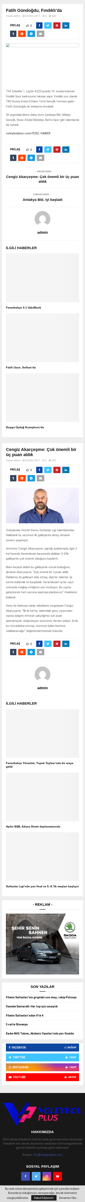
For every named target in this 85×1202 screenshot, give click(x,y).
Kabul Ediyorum (44, 1197)
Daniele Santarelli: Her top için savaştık (32, 1006)
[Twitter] (36, 1176)
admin (17, 16)
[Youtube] (57, 1176)
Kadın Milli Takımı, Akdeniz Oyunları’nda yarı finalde (40, 1033)
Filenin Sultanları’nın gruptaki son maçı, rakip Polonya (41, 997)
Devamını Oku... (68, 1197)
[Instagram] (46, 1176)
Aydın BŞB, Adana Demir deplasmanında (33, 826)
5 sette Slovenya (17, 1024)
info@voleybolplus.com (47, 1154)
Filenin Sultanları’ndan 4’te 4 (24, 1015)
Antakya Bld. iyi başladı (42, 200)
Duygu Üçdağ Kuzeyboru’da (25, 427)
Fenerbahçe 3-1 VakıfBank (23, 307)
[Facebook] (25, 1176)
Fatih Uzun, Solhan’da (21, 367)
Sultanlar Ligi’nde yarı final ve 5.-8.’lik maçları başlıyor (42, 886)
